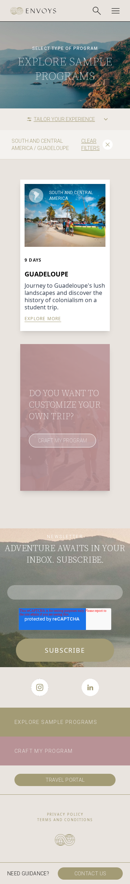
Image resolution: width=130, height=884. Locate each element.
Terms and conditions (64, 820)
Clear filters (90, 144)
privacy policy (65, 814)
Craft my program (43, 751)
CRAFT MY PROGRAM (62, 440)
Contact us (90, 873)
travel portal (65, 780)
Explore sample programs (55, 722)
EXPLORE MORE (43, 319)
